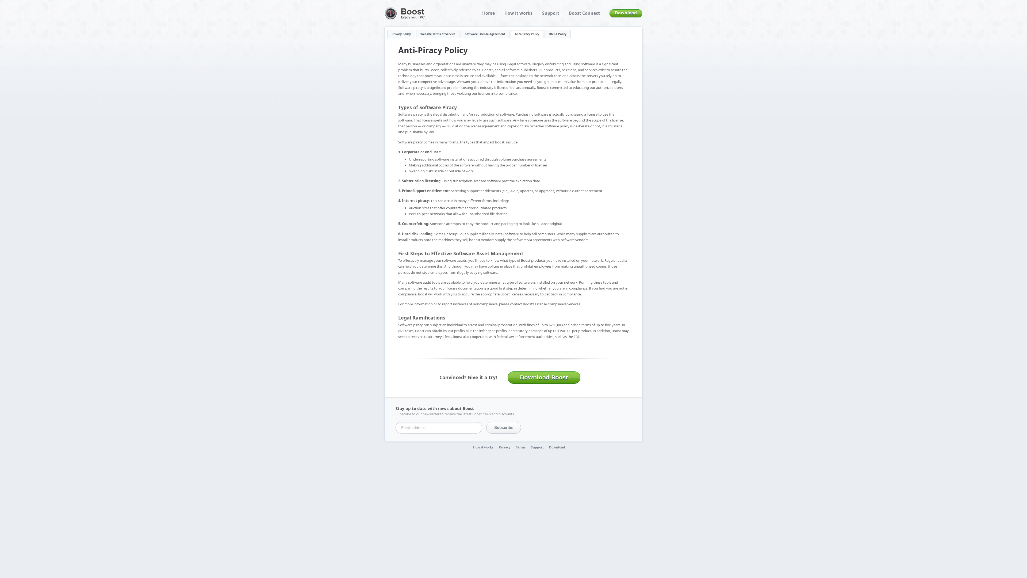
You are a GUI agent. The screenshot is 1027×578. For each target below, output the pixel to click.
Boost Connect (584, 13)
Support (550, 13)
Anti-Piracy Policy (527, 34)
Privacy (505, 447)
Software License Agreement (485, 34)
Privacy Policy (401, 34)
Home (488, 13)
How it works (518, 13)
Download (626, 13)
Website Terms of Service (437, 34)
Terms (521, 447)
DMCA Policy (557, 34)
